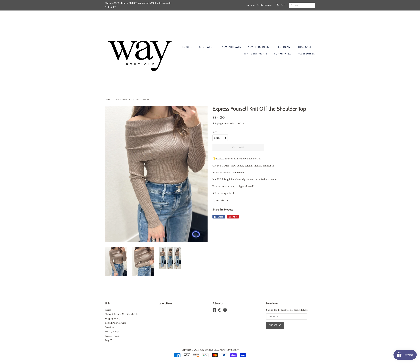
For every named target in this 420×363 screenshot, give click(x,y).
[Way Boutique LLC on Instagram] (225, 311)
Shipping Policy (112, 318)
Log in (249, 5)
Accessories (306, 54)
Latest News (165, 303)
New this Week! (259, 47)
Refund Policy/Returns (115, 323)
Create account (264, 5)
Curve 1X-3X (282, 54)
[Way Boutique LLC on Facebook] (214, 311)
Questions (109, 327)
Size (214, 132)
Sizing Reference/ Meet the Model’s (121, 314)
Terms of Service (113, 336)
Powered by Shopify (229, 350)
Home (186, 47)
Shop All (206, 47)
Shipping (217, 123)
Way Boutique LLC (209, 350)
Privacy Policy (112, 331)
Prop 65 (108, 340)
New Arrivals (231, 47)
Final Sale (304, 47)
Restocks (283, 47)
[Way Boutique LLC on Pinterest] (219, 311)
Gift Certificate (256, 54)
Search (108, 310)
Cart (283, 5)
